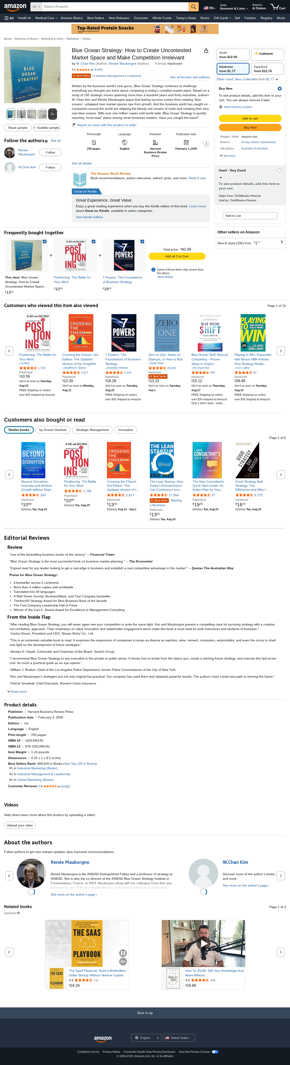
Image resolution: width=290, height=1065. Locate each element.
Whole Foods (162, 18)
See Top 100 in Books (80, 763)
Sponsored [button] (10, 912)
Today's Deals (186, 18)
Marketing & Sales (52, 38)
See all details (82, 163)
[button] (9, 18)
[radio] (233, 54)
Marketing (73, 38)
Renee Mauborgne (122, 63)
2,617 (130, 495)
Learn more (197, 206)
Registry (266, 18)
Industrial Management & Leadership (43, 774)
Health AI (24, 18)
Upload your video (20, 825)
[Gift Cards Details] (230, 18)
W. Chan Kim (85, 63)
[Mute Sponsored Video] (123, 962)
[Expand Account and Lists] (247, 8)
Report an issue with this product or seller (107, 125)
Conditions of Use (88, 1051)
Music (281, 18)
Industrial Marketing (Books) (37, 768)
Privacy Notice (111, 1051)
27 (213, 495)
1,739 (87, 491)
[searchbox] (115, 6)
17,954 (174, 495)
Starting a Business (166, 502)
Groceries (141, 18)
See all (55, 140)
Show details (165, 276)
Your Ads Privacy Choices (194, 1051)
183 (43, 495)
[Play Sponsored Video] (203, 943)
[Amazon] (16, 6)
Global (86, 38)
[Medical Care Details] (56, 18)
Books (205, 18)
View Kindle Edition (89, 217)
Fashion (250, 18)
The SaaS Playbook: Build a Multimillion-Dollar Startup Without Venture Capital (98, 973)
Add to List (233, 215)
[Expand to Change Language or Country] (215, 8)
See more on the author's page (73, 894)
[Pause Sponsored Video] (123, 953)
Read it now (197, 178)
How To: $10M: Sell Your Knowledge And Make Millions (214, 973)
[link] (75, 255)
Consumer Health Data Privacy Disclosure (149, 1051)
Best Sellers (95, 18)
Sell (237, 18)
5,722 (258, 495)
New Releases (119, 18)
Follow (50, 152)
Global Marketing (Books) (35, 780)
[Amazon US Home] (102, 1039)
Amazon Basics (72, 18)
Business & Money (26, 38)
